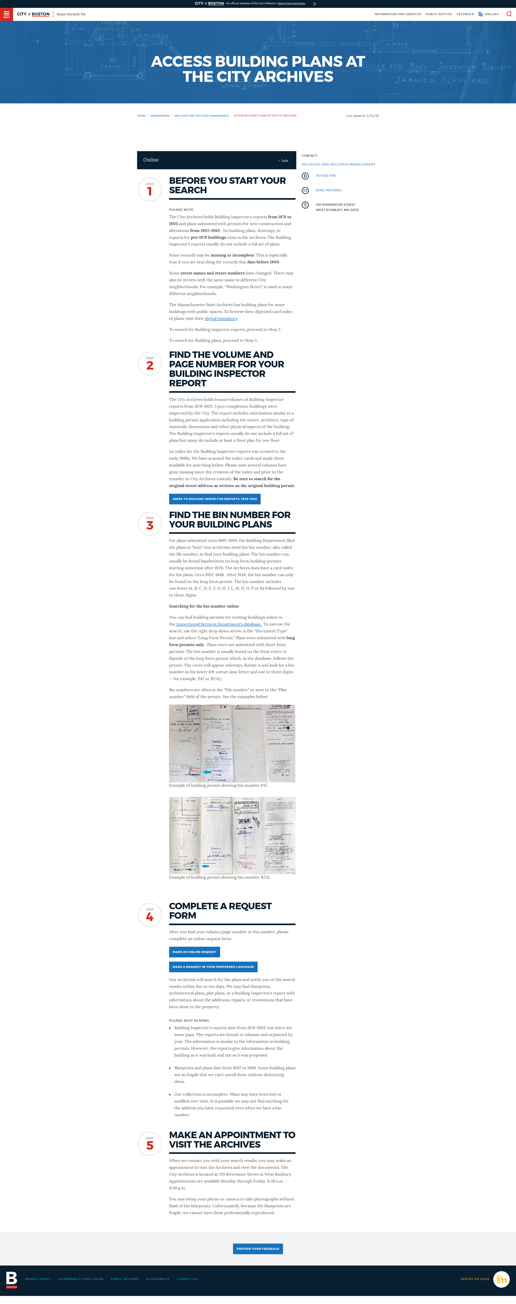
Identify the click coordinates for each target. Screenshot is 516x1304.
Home (141, 116)
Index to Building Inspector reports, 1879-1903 (215, 499)
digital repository (221, 319)
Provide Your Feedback (258, 1249)
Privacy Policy (38, 1279)
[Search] (507, 14)
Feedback (465, 14)
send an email (329, 190)
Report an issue (475, 1279)
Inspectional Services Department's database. (219, 624)
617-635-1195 (326, 175)
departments (160, 116)
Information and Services (398, 14)
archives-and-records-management (202, 116)
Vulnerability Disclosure (81, 1279)
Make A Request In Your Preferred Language (213, 967)
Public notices (439, 14)
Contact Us (187, 1279)
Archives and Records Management (339, 164)
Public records (125, 1279)
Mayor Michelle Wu (71, 14)
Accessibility (158, 1279)
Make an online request (194, 952)
